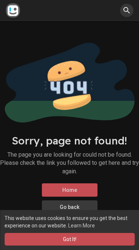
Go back (69, 207)
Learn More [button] (81, 226)
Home (69, 190)
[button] (126, 10)
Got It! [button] (69, 239)
